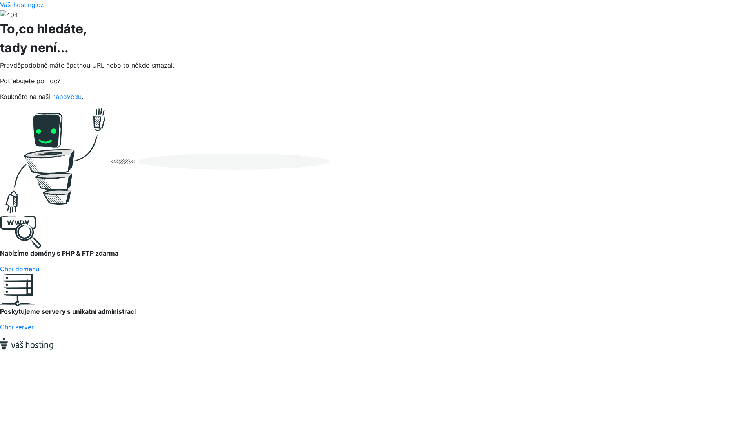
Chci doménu (19, 269)
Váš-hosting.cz (22, 5)
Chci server (17, 327)
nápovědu (67, 97)
